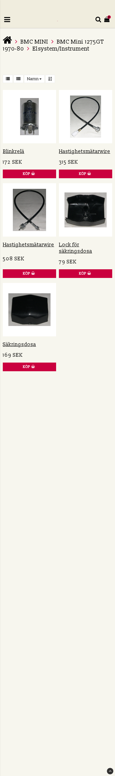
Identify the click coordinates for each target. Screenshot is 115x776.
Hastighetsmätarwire (84, 151)
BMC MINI (34, 42)
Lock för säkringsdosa (75, 248)
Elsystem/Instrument (60, 49)
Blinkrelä (13, 151)
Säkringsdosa (19, 344)
